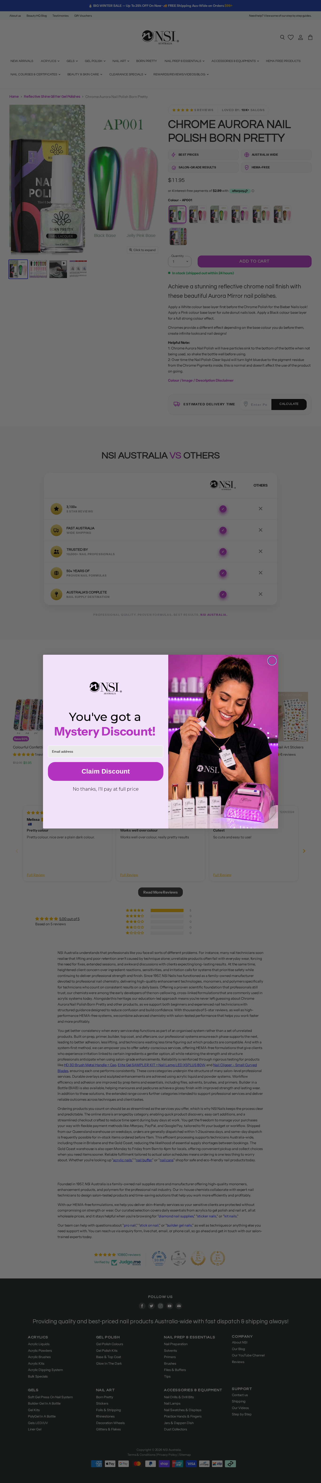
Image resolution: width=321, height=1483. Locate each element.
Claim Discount (106, 771)
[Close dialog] (272, 661)
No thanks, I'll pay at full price (106, 789)
